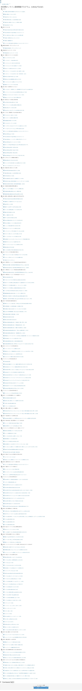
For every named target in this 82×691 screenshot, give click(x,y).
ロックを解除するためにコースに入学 (41, 687)
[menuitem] (0, 2)
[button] (0, 1)
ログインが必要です (45, 686)
